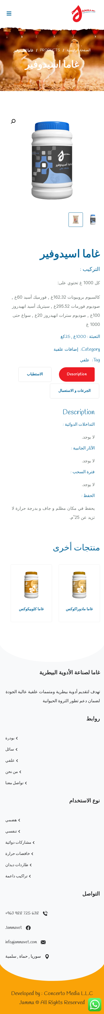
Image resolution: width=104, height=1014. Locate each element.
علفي (85, 360)
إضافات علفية (66, 349)
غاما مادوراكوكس (79, 609)
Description (77, 374)
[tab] (76, 374)
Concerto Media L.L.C (68, 993)
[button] (13, 594)
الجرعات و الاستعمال (74, 390)
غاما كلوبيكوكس (31, 609)
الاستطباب (35, 374)
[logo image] (83, 13)
